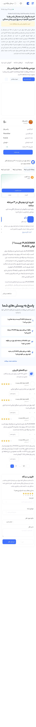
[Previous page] (8, 466)
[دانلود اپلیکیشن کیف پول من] (20, 3)
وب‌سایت (16, 152)
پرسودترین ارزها (17, 169)
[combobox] (18, 522)
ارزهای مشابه (18, 62)
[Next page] (28, 466)
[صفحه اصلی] (28, 3)
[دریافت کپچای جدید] (19, 541)
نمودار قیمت (29, 62)
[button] (33, 3)
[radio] (24, 494)
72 (24, 466)
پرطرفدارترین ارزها (29, 169)
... (20, 466)
